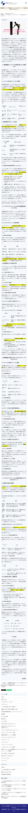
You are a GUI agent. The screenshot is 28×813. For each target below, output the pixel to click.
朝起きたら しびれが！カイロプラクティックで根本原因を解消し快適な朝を (13, 797)
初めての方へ (4, 699)
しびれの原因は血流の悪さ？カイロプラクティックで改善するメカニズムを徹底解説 (13, 785)
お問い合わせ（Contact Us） (7, 755)
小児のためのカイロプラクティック (8, 723)
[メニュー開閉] (26, 3)
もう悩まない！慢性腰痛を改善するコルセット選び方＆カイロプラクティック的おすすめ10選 (14, 683)
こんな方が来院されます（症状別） (8, 706)
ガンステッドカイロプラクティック (8, 737)
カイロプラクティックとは (6, 702)
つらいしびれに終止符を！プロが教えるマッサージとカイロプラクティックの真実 (13, 789)
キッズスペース (4, 704)
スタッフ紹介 (4, 721)
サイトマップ (4, 760)
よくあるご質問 (4, 716)
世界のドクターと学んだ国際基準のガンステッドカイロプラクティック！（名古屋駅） (13, 750)
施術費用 (3, 714)
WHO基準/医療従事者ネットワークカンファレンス (11, 711)
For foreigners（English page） (8, 753)
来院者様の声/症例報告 (6, 774)
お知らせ (3, 767)
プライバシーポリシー (5, 758)
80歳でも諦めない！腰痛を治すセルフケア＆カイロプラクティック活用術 (13, 686)
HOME (2, 13)
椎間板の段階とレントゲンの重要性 (8, 735)
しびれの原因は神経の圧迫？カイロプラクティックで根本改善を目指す (13, 781)
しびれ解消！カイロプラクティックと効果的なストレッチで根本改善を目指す (13, 793)
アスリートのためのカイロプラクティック (10, 730)
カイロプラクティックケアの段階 (8, 747)
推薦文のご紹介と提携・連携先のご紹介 (9, 709)
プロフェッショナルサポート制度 (8, 732)
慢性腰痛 (24, 678)
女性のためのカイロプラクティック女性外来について (8, 726)
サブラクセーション (5, 739)
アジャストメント (4, 742)
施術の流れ (3, 718)
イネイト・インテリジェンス (7, 744)
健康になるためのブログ (10, 13)
